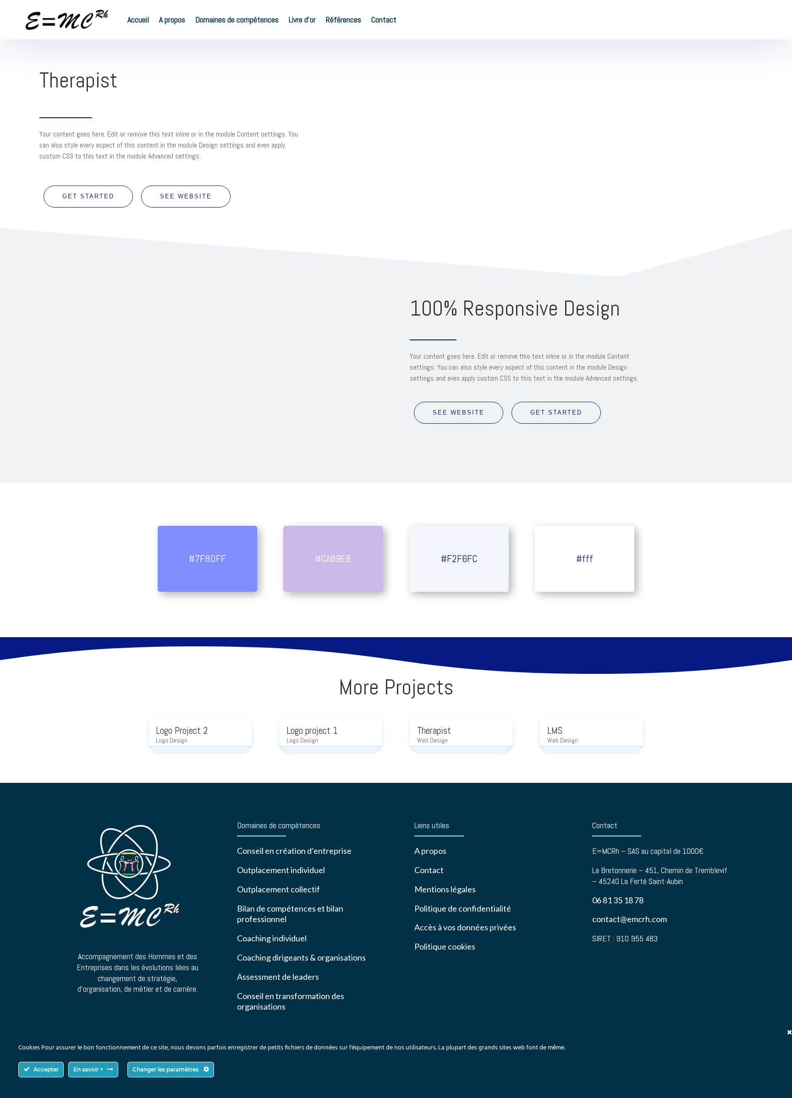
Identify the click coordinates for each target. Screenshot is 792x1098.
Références (343, 19)
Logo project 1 (312, 730)
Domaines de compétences (237, 19)
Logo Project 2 (182, 730)
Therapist (434, 730)
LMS (554, 730)
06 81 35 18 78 (618, 900)
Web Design (432, 740)
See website (186, 196)
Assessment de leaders (278, 977)
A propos (172, 19)
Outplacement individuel (281, 870)
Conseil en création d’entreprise (294, 851)
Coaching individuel (272, 938)
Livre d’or (302, 19)
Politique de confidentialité (462, 908)
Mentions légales (445, 889)
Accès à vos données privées (465, 927)
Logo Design (171, 740)
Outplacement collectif (278, 889)
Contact (383, 19)
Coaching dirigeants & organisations (301, 957)
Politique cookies (444, 946)
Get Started (88, 196)
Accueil (138, 19)
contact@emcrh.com (629, 919)
